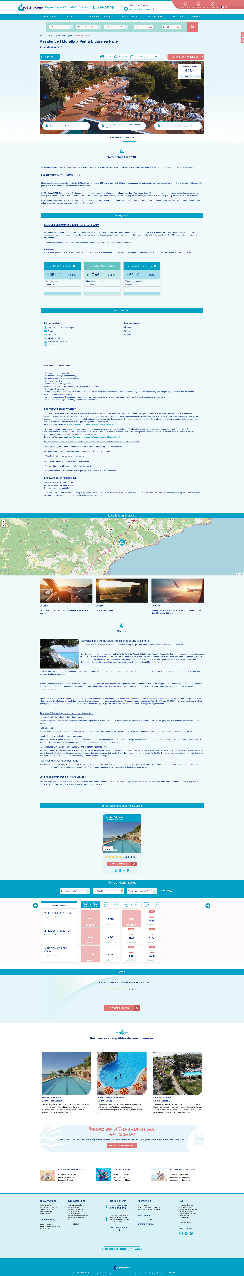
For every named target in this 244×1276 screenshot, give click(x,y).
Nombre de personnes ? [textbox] (113, 27)
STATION (49, 57)
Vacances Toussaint (129, 17)
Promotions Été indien (99, 17)
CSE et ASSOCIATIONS (75, 1224)
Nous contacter (184, 1217)
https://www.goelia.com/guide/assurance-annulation (90, 424)
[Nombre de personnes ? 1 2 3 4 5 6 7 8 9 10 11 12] (142, 891)
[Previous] (35, 906)
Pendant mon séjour (185, 1211)
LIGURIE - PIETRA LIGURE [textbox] (86, 27)
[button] (122, 542)
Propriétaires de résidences (76, 1217)
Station (130, 137)
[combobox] (61, 27)
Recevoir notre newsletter (145, 1220)
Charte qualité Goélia (74, 1213)
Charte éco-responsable (75, 1220)
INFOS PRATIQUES (141, 57)
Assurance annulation (46, 1224)
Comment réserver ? (46, 1205)
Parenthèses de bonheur (75, 1209)
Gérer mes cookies (185, 1222)
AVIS (155, 57)
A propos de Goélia (73, 1207)
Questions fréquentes (186, 1205)
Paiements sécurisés (46, 1209)
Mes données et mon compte (188, 1213)
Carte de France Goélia (75, 1205)
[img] (181, 1233)
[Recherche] (192, 27)
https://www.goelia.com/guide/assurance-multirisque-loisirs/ (93, 437)
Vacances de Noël (156, 17)
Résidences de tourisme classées (78, 1215)
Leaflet (240, 574)
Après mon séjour (184, 1215)
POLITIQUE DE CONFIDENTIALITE (149, 1207)
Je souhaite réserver (185, 1207)
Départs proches (50, 17)
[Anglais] (225, 7)
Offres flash (73, 17)
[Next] (208, 906)
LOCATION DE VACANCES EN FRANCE (150, 1209)
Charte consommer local (75, 1211)
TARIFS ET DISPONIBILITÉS (185, 57)
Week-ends (178, 17)
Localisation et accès (53, 47)
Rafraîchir (165, 891)
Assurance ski (44, 1228)
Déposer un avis (119, 1008)
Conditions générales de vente (49, 1207)
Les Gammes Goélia (46, 1211)
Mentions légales (45, 1213)
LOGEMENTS (123, 57)
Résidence (115, 137)
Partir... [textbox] (52, 27)
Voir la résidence (119, 864)
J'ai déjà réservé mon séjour (188, 1209)
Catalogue (197, 17)
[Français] (222, 7)
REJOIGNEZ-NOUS (146, 1224)
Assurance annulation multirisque (50, 1226)
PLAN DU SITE (142, 1205)
